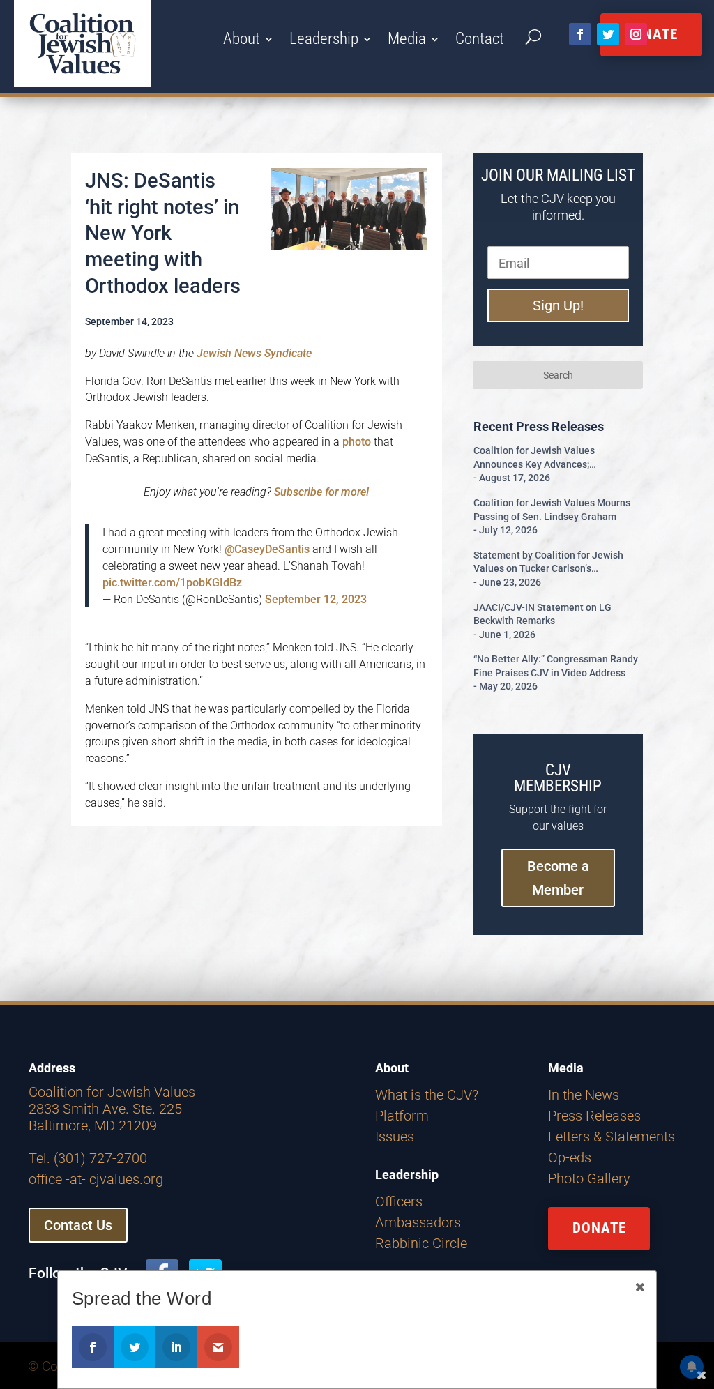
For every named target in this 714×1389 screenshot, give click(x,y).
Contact (479, 41)
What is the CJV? (426, 1094)
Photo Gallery (589, 1178)
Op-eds (569, 1157)
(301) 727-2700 (100, 1158)
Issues (394, 1136)
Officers (399, 1201)
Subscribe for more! (321, 492)
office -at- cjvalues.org (96, 1179)
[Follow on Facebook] (580, 34)
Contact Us (78, 1225)
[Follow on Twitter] (608, 34)
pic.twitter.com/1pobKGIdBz (172, 582)
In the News (583, 1094)
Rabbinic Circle (421, 1243)
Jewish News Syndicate (254, 353)
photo (355, 441)
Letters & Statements (611, 1136)
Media (407, 41)
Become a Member (558, 878)
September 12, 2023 (316, 599)
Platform (402, 1115)
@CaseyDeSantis (267, 549)
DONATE (599, 1228)
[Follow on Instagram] (636, 34)
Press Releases (594, 1115)
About (241, 41)
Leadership (323, 41)
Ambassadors (418, 1222)
